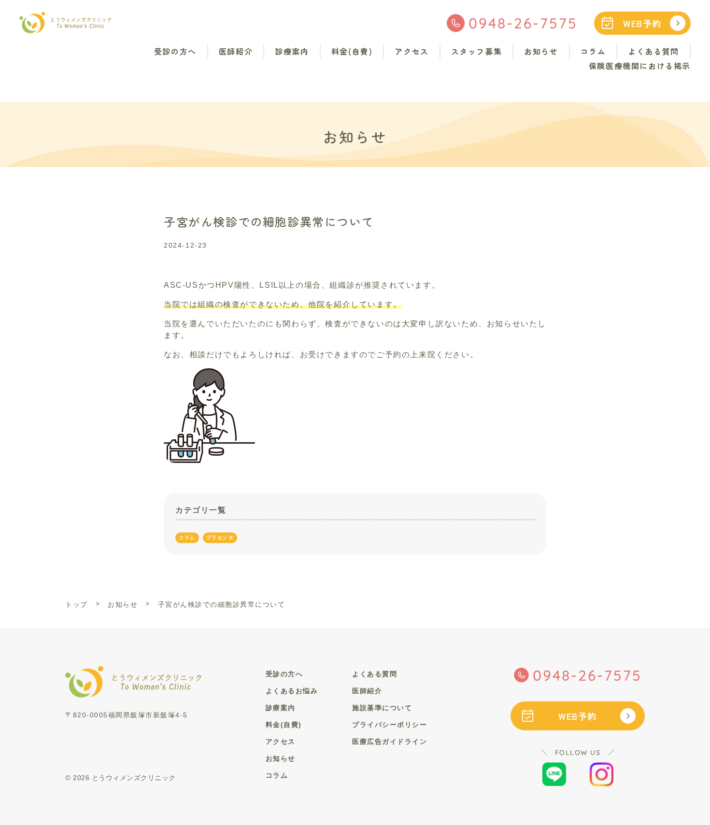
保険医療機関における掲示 (640, 65)
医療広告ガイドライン (389, 741)
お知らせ (541, 51)
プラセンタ (220, 537)
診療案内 (292, 51)
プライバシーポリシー (389, 724)
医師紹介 (236, 51)
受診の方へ (175, 51)
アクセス (411, 51)
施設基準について (382, 708)
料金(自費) (352, 51)
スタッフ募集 (476, 51)
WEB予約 (642, 23)
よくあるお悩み (292, 691)
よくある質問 (653, 51)
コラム (593, 51)
